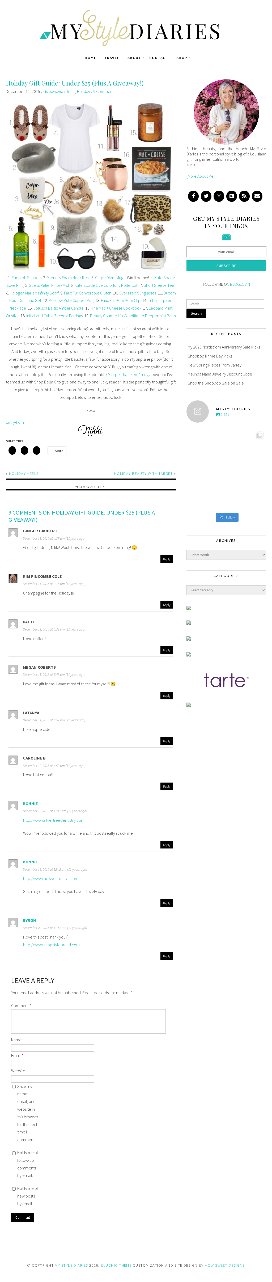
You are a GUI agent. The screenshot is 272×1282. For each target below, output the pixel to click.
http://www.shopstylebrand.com (51, 944)
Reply (167, 559)
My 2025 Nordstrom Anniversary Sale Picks (224, 347)
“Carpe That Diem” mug (128, 374)
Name (17, 1039)
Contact (158, 57)
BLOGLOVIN (240, 284)
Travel (112, 57)
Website (18, 1070)
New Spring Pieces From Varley (214, 365)
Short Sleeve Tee (159, 285)
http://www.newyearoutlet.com (50, 878)
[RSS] (244, 196)
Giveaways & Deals (59, 91)
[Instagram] (219, 196)
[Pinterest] (231, 196)
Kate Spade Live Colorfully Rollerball (106, 285)
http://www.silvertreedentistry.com (53, 820)
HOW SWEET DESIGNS (225, 1265)
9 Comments (104, 91)
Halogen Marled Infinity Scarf (34, 293)
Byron (29, 920)
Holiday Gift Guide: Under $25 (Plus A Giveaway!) (74, 83)
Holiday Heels (24, 473)
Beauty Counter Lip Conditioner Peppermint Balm (133, 315)
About (134, 57)
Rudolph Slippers (26, 277)
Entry (10, 422)
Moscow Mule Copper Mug (71, 300)
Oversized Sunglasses (137, 293)
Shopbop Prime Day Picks (210, 356)
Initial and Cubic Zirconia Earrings (54, 315)
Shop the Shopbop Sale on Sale (216, 383)
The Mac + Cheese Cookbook (116, 308)
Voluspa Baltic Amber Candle (58, 308)
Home (90, 57)
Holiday (83, 91)
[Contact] (257, 196)
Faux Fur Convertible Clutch (87, 293)
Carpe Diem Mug (109, 277)
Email (17, 1055)
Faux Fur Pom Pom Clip (121, 300)
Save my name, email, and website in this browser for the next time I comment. (27, 1113)
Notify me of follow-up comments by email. (27, 1164)
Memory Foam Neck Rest (68, 277)
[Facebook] (193, 196)
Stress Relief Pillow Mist (49, 285)
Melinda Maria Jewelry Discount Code (220, 374)
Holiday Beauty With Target (143, 473)
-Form (20, 422)
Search (196, 313)
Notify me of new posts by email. (27, 1196)
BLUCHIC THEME (116, 1265)
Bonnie (30, 803)
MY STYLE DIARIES (71, 1265)
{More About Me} (200, 176)
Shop (181, 57)
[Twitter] (206, 196)
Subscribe (226, 265)
